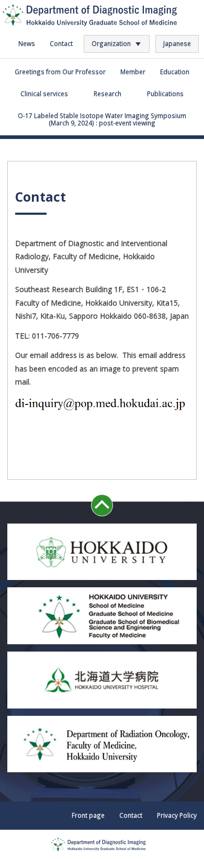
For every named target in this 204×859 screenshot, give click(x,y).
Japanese (177, 43)
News (26, 43)
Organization (111, 43)
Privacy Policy (177, 815)
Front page (88, 815)
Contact (61, 43)
